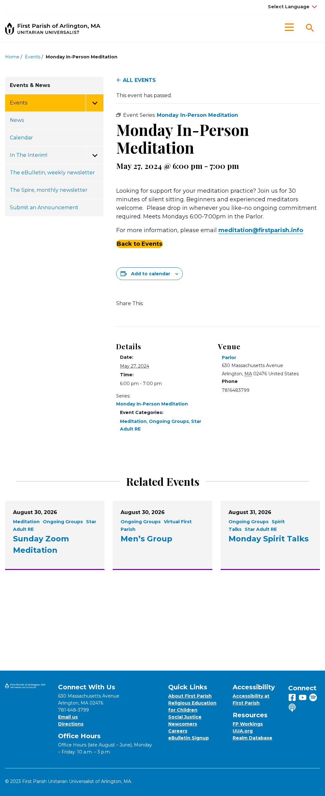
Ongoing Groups (169, 421)
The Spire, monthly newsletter (49, 190)
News (17, 120)
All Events (139, 80)
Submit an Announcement (44, 207)
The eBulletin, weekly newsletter (52, 173)
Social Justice (185, 717)
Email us (68, 717)
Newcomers (182, 724)
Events (32, 57)
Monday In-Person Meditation (152, 404)
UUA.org (243, 731)
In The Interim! (28, 155)
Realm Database (252, 738)
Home (12, 57)
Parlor (229, 357)
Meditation (133, 421)
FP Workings (248, 724)
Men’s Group (146, 538)
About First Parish (190, 696)
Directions (70, 724)
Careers (177, 731)
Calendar (21, 138)
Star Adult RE (261, 529)
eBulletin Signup (188, 738)
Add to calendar (150, 274)
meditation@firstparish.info (260, 230)
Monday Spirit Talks (268, 538)
